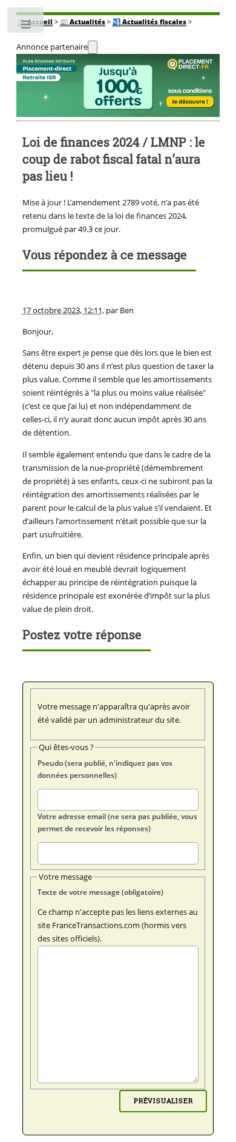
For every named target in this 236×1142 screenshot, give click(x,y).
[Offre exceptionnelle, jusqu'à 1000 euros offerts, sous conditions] (118, 88)
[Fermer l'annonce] (92, 47)
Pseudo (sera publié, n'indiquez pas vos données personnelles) (105, 769)
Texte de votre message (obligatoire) (100, 892)
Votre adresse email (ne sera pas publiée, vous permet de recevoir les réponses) (117, 822)
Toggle (26, 27)
